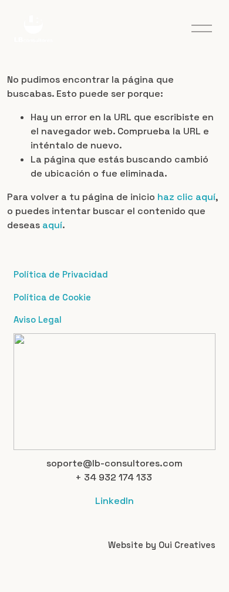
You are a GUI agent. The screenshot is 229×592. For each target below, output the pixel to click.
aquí (52, 225)
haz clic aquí (186, 197)
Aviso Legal (38, 319)
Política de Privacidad (61, 274)
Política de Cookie (52, 297)
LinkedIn (114, 501)
